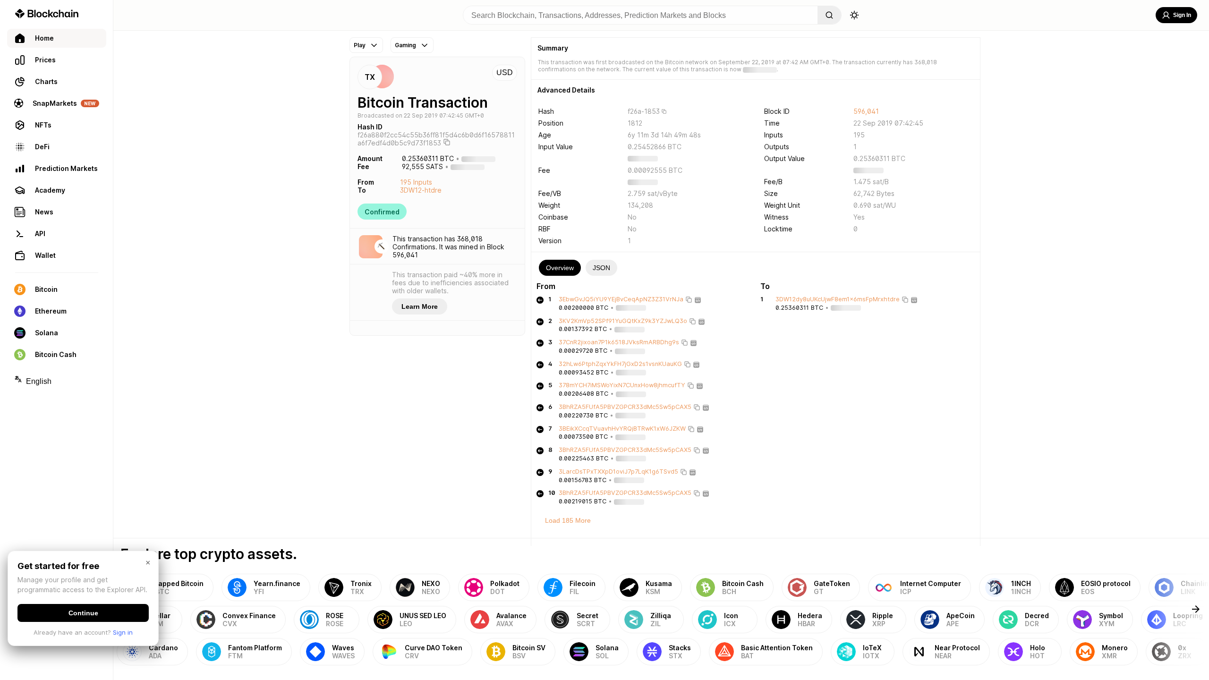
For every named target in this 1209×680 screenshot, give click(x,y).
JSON (601, 268)
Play (360, 45)
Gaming (405, 45)
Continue (83, 613)
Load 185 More (568, 520)
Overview (560, 268)
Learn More (419, 306)
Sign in (123, 632)
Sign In (1182, 15)
